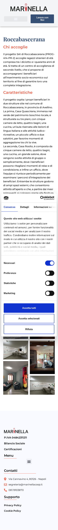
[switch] (49, 273)
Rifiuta (29, 329)
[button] (15, 19)
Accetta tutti (29, 308)
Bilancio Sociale (14, 443)
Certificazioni (13, 449)
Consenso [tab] (9, 207)
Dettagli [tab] (24, 207)
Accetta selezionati (29, 318)
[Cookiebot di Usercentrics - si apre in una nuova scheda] (41, 198)
